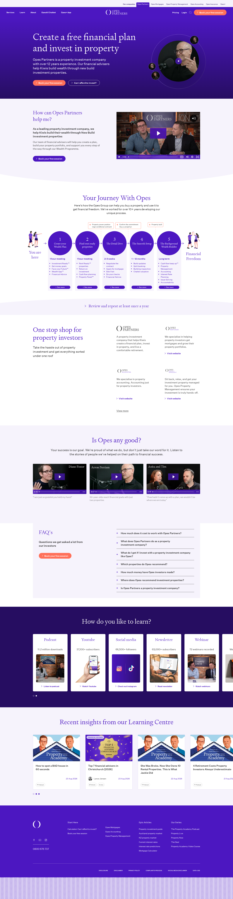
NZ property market (147, 837)
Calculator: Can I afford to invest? (82, 829)
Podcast (41, 785)
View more (122, 410)
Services (10, 12)
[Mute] (187, 157)
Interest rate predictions (149, 846)
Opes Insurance (212, 4)
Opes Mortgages (157, 4)
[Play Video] (119, 157)
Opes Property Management (177, 4)
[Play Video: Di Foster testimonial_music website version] (59, 476)
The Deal (175, 842)
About (33, 12)
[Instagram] (46, 840)
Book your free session (77, 833)
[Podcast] (34, 840)
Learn (22, 12)
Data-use (196, 870)
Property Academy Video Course (185, 846)
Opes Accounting (197, 4)
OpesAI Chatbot (48, 12)
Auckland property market (150, 833)
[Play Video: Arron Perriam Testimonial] (116, 476)
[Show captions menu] (181, 157)
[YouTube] (40, 840)
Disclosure (103, 870)
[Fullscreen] (197, 157)
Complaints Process (154, 870)
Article (93, 785)
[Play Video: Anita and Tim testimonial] (173, 476)
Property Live (177, 833)
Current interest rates (148, 842)
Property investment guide (150, 829)
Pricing (175, 12)
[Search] (190, 12)
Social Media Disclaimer (177, 870)
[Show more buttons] (83, 492)
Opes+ (222, 4)
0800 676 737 (41, 848)
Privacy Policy (134, 870)
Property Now (177, 837)
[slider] (153, 157)
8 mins (101, 785)
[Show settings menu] (192, 157)
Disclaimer (118, 870)
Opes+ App (66, 12)
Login (184, 12)
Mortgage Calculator (148, 850)
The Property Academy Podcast (185, 829)
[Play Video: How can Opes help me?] (158, 133)
